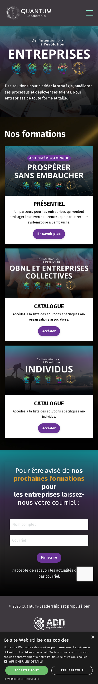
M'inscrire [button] (49, 557)
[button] (49, 661)
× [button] (92, 637)
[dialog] (49, 658)
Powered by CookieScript (21, 679)
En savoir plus (49, 234)
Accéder (49, 331)
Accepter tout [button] (27, 670)
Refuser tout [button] (72, 670)
